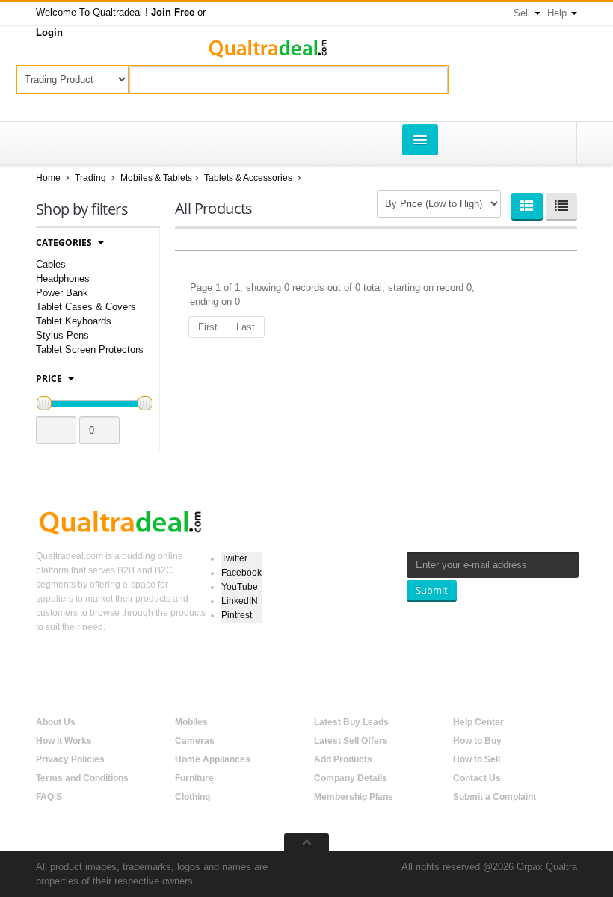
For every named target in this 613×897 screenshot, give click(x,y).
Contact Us (477, 778)
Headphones (63, 278)
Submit (432, 590)
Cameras (195, 741)
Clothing (192, 797)
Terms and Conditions (82, 778)
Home (48, 178)
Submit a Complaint (494, 797)
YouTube (239, 587)
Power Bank (62, 292)
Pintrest (236, 615)
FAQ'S (49, 797)
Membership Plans (353, 797)
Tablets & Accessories (249, 178)
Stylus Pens (62, 335)
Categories (65, 242)
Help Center (478, 722)
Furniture (194, 778)
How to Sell (476, 759)
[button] (172, 12)
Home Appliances (212, 759)
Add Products (343, 759)
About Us (56, 722)
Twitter (234, 558)
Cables (51, 264)
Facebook (241, 572)
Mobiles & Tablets (156, 178)
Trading (90, 178)
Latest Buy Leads (351, 722)
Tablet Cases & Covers (86, 306)
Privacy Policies (70, 759)
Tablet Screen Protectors (90, 349)
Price (50, 378)
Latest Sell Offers (351, 741)
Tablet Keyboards (73, 321)
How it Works (64, 741)
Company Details (350, 778)
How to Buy (477, 741)
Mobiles (191, 722)
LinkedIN (239, 601)
